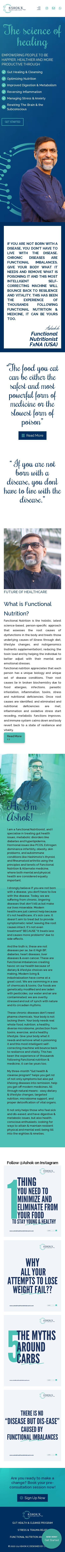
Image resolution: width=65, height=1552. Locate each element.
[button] (39, 8)
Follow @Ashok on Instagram (32, 1162)
